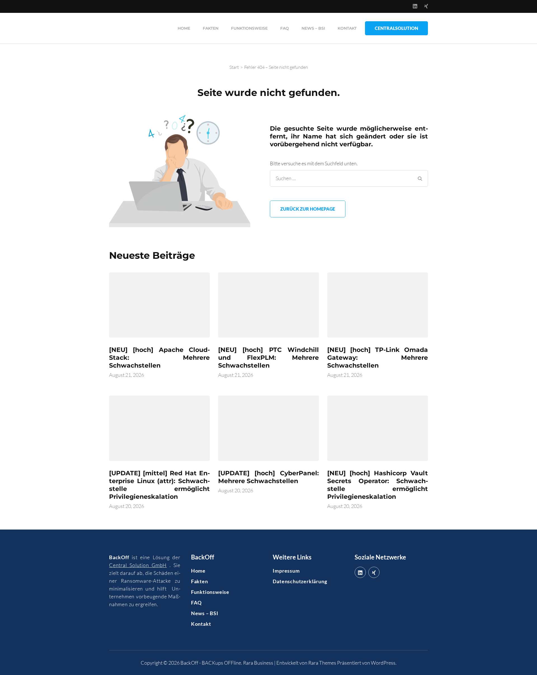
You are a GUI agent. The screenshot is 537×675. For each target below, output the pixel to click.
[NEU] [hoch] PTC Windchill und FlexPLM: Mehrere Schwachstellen (268, 357)
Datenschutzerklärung (300, 581)
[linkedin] (360, 572)
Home (184, 28)
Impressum (286, 571)
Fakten (210, 28)
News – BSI (313, 28)
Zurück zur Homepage (307, 208)
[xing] (374, 572)
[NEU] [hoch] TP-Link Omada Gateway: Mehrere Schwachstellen (377, 357)
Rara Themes (322, 663)
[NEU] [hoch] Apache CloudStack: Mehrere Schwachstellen (159, 357)
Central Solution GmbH (138, 565)
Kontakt (347, 28)
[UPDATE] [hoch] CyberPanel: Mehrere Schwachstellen (268, 477)
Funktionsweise (249, 28)
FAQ (284, 28)
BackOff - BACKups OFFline (210, 663)
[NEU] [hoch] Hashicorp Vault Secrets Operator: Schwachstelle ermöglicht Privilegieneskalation (377, 484)
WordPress (383, 663)
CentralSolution (396, 28)
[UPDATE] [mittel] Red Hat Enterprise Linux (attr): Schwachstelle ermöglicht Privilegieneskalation (159, 484)
